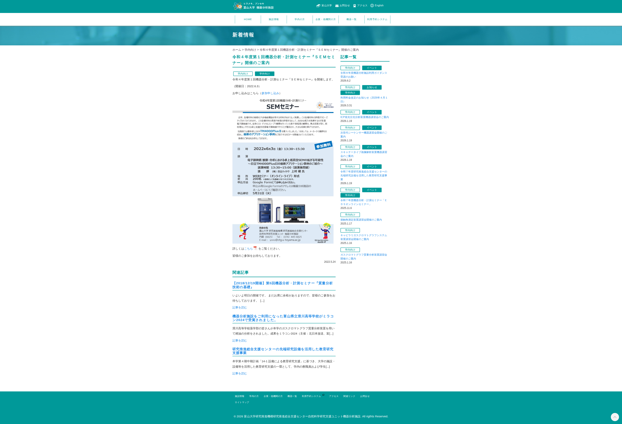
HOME (248, 19)
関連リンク (349, 396)
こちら (248, 248)
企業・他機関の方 (326, 19)
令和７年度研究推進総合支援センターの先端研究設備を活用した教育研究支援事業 (363, 175)
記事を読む (239, 307)
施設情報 (274, 19)
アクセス (362, 5)
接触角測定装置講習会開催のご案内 (361, 219)
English (379, 5)
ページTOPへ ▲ (615, 417)
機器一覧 (351, 19)
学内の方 (300, 19)
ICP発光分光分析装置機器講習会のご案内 (364, 117)
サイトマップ (242, 402)
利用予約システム (377, 19)
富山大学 (327, 5)
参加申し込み (270, 93)
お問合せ (345, 5)
